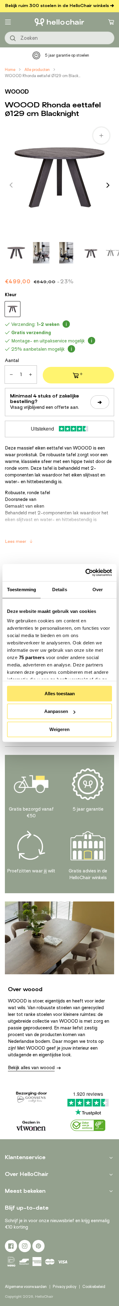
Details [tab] (59, 589)
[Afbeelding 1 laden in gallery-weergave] (16, 252)
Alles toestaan (60, 693)
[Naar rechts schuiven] (108, 185)
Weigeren (59, 729)
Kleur (10, 294)
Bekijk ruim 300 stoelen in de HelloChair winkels (57, 5)
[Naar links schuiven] (11, 185)
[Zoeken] (13, 38)
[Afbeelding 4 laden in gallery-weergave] (91, 252)
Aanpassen (56, 711)
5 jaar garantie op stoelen (67, 55)
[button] (8, 22)
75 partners (32, 657)
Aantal (12, 360)
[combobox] (59, 38)
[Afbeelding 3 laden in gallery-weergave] (66, 252)
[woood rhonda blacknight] (12, 309)
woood (17, 91)
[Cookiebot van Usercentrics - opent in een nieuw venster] (85, 573)
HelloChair (44, 1296)
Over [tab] (97, 589)
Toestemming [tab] (21, 589)
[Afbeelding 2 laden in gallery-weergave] (41, 252)
